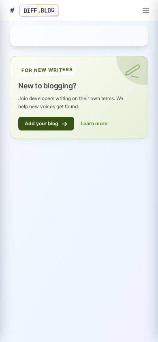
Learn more (94, 123)
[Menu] (146, 10)
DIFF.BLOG (39, 10)
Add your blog (46, 124)
